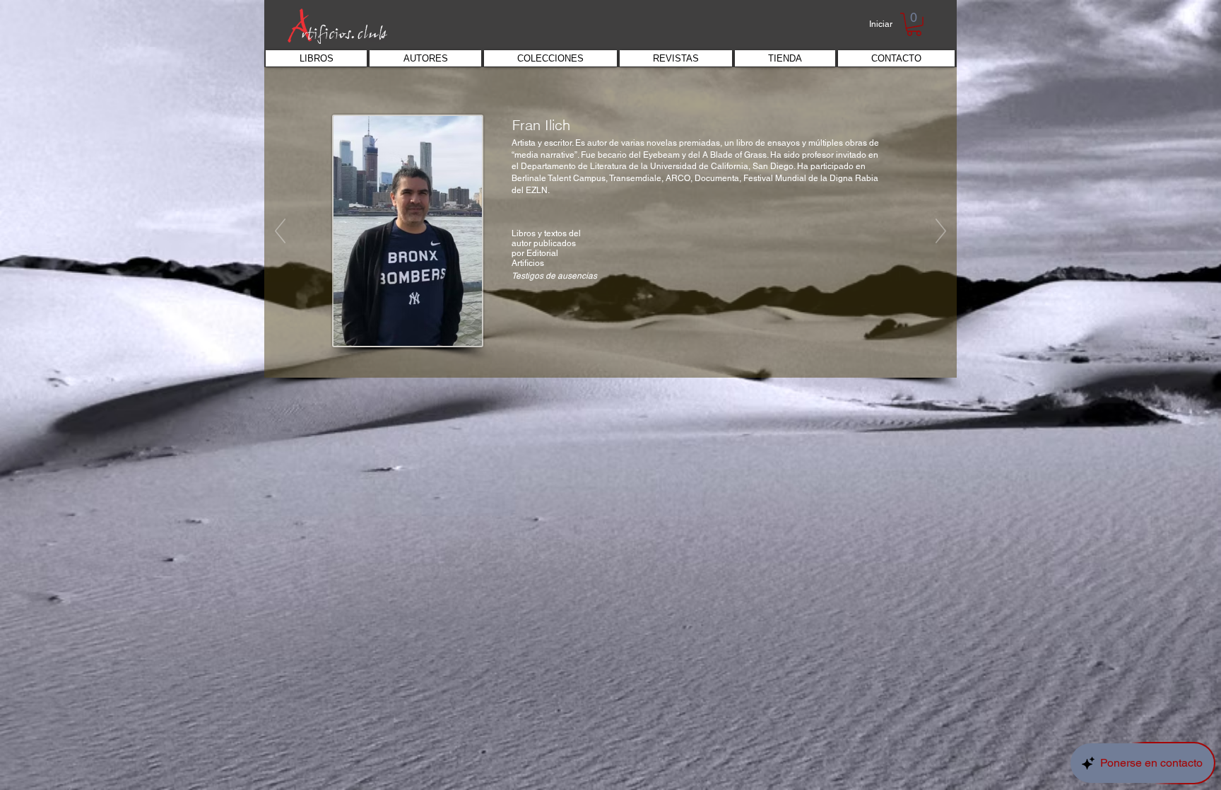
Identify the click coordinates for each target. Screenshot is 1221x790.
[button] (914, 24)
